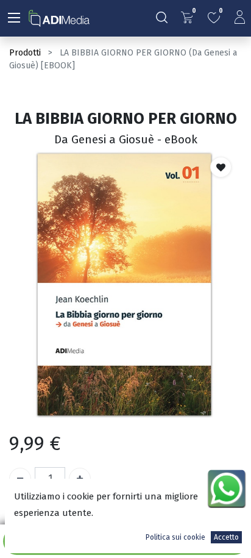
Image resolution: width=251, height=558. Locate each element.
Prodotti (25, 53)
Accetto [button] (226, 537)
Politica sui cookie (175, 537)
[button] (221, 167)
